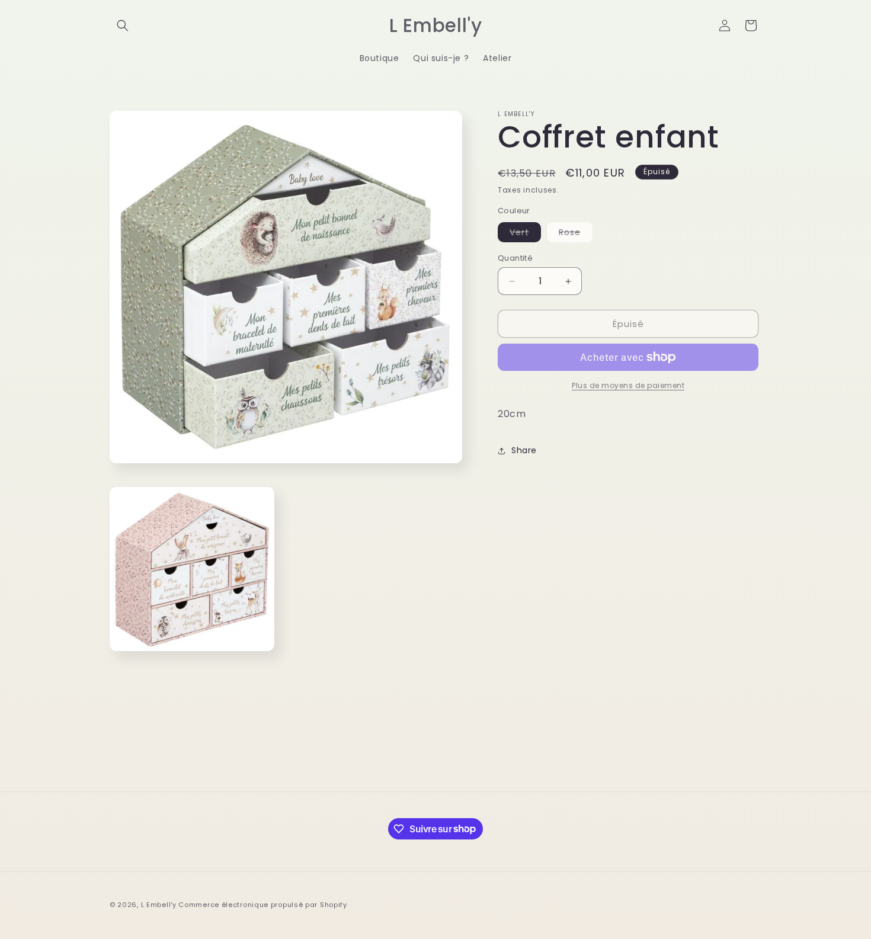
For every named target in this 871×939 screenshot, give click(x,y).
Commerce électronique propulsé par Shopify (262, 904)
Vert (525, 234)
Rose (576, 234)
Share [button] (524, 450)
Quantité (515, 258)
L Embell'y (159, 904)
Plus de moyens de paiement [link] (628, 385)
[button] (123, 25)
